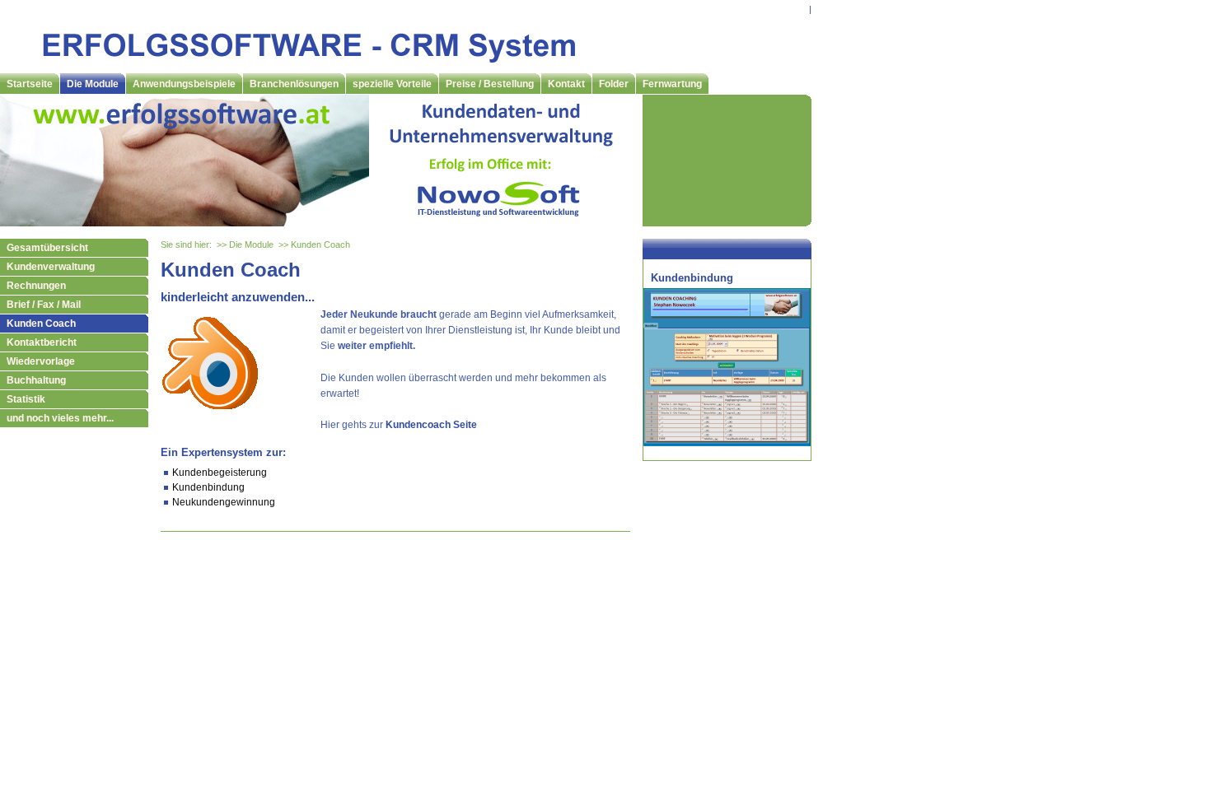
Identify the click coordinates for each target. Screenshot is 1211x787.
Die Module (93, 84)
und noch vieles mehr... (60, 418)
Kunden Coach (41, 323)
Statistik (26, 399)
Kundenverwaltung (51, 266)
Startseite (30, 84)
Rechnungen (36, 285)
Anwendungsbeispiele (184, 84)
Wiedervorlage (41, 361)
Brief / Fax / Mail (44, 304)
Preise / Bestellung (490, 84)
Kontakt (566, 84)
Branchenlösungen (294, 84)
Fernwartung (672, 84)
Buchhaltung (36, 380)
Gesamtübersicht (47, 248)
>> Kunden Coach (314, 244)
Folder (614, 84)
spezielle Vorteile (392, 84)
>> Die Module (245, 244)
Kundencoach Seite (431, 425)
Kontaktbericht (42, 342)
